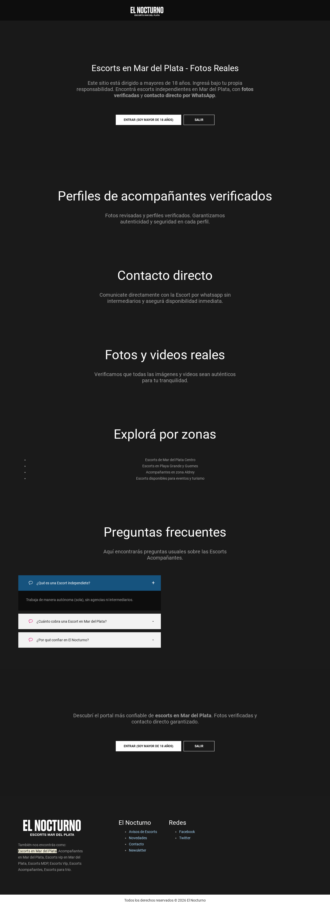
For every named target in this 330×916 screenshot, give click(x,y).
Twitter (185, 838)
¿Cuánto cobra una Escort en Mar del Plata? (71, 621)
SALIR (199, 120)
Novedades (138, 838)
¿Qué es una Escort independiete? (63, 583)
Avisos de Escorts (143, 832)
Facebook (187, 832)
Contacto (136, 844)
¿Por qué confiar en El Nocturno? (62, 640)
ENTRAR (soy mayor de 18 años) (148, 120)
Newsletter (137, 850)
